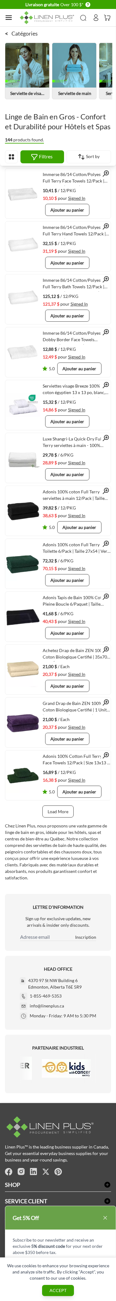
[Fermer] (105, 1218)
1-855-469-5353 (46, 995)
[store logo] (48, 18)
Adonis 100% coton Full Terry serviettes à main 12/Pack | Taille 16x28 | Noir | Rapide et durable (74, 496)
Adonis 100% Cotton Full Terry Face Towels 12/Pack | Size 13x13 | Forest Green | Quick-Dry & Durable (75, 761)
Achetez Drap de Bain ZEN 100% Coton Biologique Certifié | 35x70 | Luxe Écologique (76, 655)
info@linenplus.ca (47, 1005)
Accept (58, 1290)
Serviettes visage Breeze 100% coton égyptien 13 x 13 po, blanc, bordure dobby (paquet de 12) (74, 390)
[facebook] (8, 1171)
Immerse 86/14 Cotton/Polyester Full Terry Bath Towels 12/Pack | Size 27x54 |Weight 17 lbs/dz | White (74, 284)
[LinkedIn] (33, 1171)
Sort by (92, 156)
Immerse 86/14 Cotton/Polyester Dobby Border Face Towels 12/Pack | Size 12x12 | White (74, 337)
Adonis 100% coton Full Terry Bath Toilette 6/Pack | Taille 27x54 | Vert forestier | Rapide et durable (76, 549)
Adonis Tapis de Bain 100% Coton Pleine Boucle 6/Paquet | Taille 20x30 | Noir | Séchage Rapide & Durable (75, 602)
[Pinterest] (58, 1171)
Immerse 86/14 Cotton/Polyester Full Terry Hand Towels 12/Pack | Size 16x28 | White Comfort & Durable (74, 232)
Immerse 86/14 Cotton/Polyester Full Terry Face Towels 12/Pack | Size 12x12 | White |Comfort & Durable (74, 179)
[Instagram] (21, 1171)
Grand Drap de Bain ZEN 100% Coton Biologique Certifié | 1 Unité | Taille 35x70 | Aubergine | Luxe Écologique (76, 708)
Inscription (85, 937)
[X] (45, 1171)
